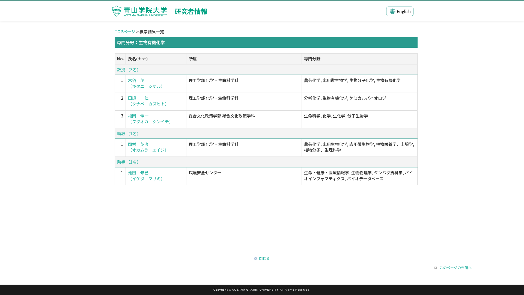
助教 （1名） (129, 133)
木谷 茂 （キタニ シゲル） (146, 83)
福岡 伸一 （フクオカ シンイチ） (150, 118)
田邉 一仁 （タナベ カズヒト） (148, 101)
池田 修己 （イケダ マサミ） (146, 175)
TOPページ (125, 31)
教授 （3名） (129, 69)
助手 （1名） (129, 162)
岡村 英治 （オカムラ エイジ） (148, 147)
